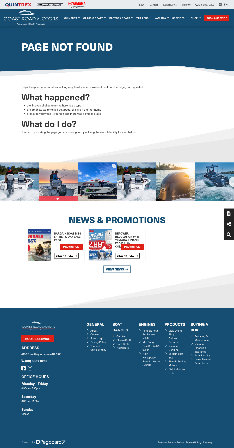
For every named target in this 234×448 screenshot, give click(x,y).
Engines (147, 324)
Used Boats (122, 344)
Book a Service (216, 18)
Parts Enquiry (202, 355)
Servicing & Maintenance (202, 338)
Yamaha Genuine (173, 348)
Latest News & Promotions (203, 361)
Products (175, 324)
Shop (194, 18)
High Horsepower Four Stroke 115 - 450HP (151, 359)
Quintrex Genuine (173, 340)
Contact (154, 5)
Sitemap (208, 442)
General (95, 324)
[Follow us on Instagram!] (31, 369)
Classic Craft (93, 18)
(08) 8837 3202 (36, 361)
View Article (65, 255)
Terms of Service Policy (98, 348)
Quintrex (70, 18)
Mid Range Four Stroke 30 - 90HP (151, 346)
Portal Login (97, 338)
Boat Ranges (120, 326)
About (141, 5)
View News (115, 269)
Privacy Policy (98, 342)
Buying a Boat (199, 326)
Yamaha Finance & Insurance (200, 348)
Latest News (170, 5)
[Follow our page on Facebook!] (220, 4)
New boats (122, 348)
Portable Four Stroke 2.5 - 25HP (150, 334)
